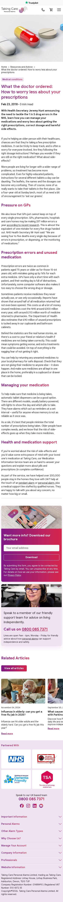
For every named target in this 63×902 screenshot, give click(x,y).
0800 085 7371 (35, 629)
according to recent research (23, 225)
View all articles (14, 668)
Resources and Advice (21, 67)
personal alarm (46, 483)
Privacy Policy (14, 575)
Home (4, 67)
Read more (7, 733)
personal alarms (30, 638)
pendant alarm (26, 483)
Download (31, 557)
